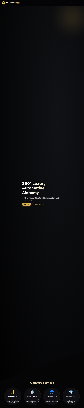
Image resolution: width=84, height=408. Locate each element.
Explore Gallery (37, 204)
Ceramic (52, 2)
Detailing (47, 2)
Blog (81, 2)
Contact (76, 2)
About (41, 2)
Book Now (26, 204)
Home (37, 2)
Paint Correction (64, 2)
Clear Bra (57, 2)
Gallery (71, 2)
